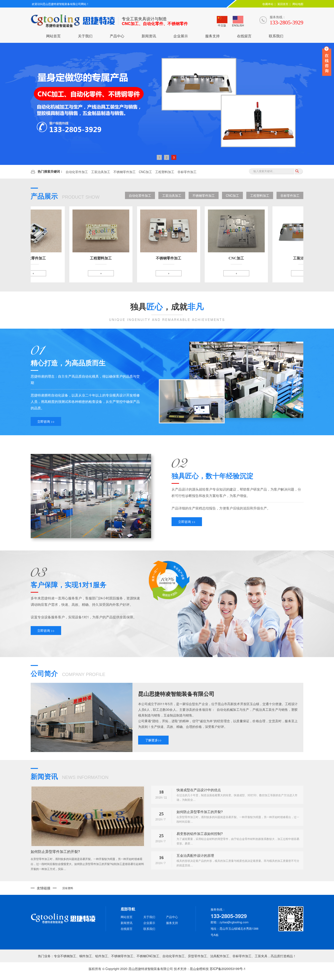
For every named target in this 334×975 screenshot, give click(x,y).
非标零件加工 (187, 171)
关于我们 (85, 35)
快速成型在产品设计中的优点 (199, 789)
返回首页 (282, 4)
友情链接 (43, 887)
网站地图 (297, 4)
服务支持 (212, 35)
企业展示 (180, 35)
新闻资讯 (149, 35)
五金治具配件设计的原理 (195, 855)
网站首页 (53, 35)
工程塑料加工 (164, 171)
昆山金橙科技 (199, 968)
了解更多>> (153, 740)
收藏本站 (267, 4)
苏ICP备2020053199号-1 (228, 968)
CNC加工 (145, 171)
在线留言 (244, 35)
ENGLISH (238, 25)
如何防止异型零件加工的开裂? (55, 851)
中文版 (222, 25)
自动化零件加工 (77, 171)
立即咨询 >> (46, 421)
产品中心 (117, 35)
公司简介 (68, 673)
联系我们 (276, 35)
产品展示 (65, 196)
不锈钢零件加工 (124, 171)
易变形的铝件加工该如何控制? (200, 833)
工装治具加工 (100, 171)
